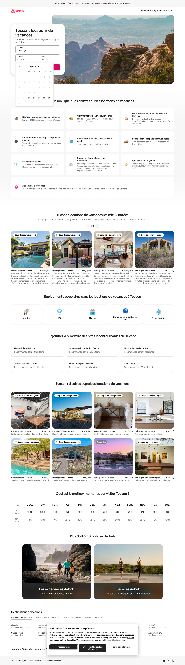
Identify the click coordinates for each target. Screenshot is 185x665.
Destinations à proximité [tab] (21, 617)
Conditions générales (52, 661)
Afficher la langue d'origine (119, 3)
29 (44, 98)
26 (29, 98)
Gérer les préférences (121, 647)
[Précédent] (88, 226)
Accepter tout (64, 647)
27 (34, 98)
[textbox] (26, 59)
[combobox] (37, 50)
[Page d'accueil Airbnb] (17, 11)
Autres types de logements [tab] (47, 617)
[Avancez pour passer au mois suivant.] (49, 67)
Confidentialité (35, 661)
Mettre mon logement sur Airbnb (156, 10)
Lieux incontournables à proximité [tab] (77, 617)
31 (19, 103)
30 (49, 98)
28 (39, 98)
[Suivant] (97, 226)
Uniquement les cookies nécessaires (92, 648)
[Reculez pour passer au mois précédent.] (20, 67)
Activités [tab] (99, 617)
